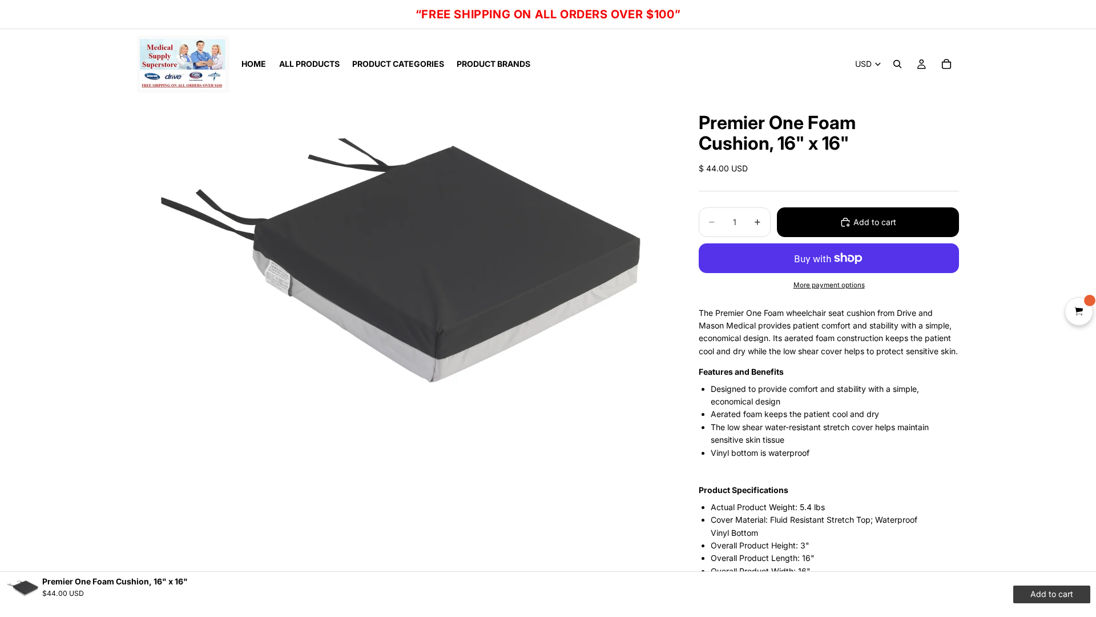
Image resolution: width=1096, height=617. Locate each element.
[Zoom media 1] (404, 252)
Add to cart (874, 222)
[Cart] (946, 64)
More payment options (829, 285)
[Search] (897, 64)
